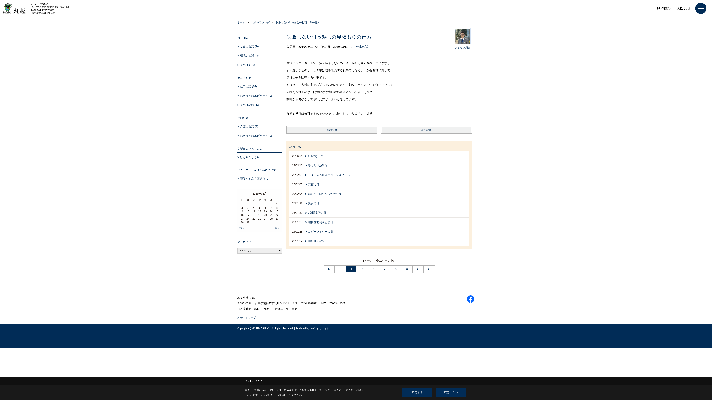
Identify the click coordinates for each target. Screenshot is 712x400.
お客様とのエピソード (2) (256, 95)
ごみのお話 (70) (250, 46)
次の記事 (426, 129)
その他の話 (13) (250, 104)
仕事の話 (362, 46)
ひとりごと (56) (250, 157)
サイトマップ (248, 317)
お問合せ (684, 8)
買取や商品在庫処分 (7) (254, 178)
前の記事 (332, 129)
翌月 (277, 228)
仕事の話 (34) (248, 86)
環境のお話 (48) (250, 55)
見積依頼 (664, 8)
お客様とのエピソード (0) (256, 135)
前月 (242, 228)
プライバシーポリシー (331, 390)
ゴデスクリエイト (319, 328)
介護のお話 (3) (249, 126)
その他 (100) (248, 64)
